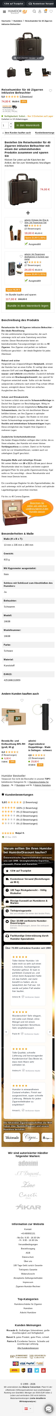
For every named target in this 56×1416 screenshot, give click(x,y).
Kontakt (28, 1229)
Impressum (28, 1282)
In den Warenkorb (28, 125)
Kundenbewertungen (45, 133)
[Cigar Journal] (31, 1137)
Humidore (20, 785)
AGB (28, 1253)
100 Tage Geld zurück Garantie (28, 1265)
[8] (37, 225)
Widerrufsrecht (28, 1274)
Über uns (28, 1261)
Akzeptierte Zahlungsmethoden (28, 1278)
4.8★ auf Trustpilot (13, 4)
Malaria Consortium (31, 1387)
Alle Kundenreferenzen (28, 1348)
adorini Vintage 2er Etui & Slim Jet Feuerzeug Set (36, 221)
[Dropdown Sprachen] (28, 1408)
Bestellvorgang (28, 1249)
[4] (15, 97)
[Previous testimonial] (6, 1032)
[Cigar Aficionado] (12, 1137)
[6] (35, 225)
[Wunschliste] (51, 12)
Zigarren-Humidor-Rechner (28, 1286)
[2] (9, 97)
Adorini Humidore (43, 785)
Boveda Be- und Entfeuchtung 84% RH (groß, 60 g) (13, 744)
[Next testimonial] (50, 1032)
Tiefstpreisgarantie (20, 910)
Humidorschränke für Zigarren (28, 1304)
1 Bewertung (26, 96)
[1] (7, 97)
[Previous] (3, 133)
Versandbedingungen (28, 1244)
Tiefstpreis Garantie (28, 1270)
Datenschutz (28, 1257)
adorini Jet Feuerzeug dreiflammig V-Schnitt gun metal (36, 256)
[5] (18, 97)
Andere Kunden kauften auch (16, 133)
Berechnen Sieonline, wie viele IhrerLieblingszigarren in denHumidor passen (37, 507)
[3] (12, 97)
